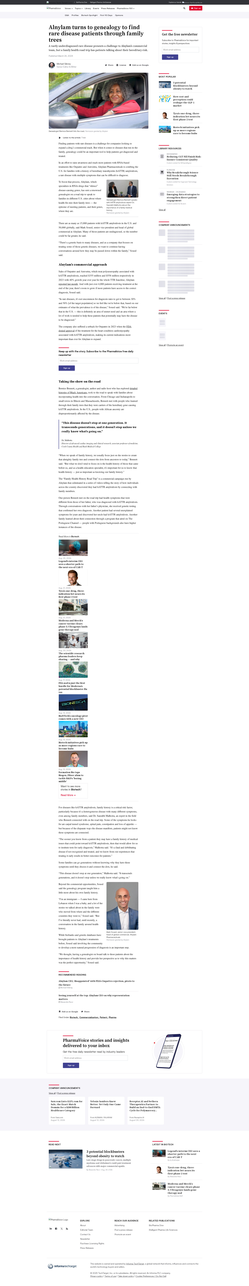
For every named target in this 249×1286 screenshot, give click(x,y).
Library (88, 8)
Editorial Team (86, 1230)
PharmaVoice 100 (125, 8)
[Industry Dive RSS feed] (67, 1229)
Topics (78, 8)
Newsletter (85, 1239)
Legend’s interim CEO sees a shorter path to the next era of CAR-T (184, 1154)
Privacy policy (96, 1276)
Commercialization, (89, 1017)
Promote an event (175, 345)
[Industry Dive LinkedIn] (50, 1229)
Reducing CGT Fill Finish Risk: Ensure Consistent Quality (184, 158)
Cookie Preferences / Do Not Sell (151, 1276)
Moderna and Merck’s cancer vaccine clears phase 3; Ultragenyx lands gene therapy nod (184, 1188)
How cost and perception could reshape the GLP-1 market (183, 101)
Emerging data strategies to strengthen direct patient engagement (183, 197)
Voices (68, 8)
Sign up (197, 8)
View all (162, 209)
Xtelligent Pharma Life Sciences (100, 2)
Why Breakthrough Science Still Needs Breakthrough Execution (182, 175)
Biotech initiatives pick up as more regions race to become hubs (186, 130)
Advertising (120, 1225)
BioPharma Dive (81, 2)
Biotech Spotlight (89, 15)
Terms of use (110, 1276)
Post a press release (176, 298)
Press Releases (108, 8)
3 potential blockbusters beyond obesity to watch (185, 85)
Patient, (104, 1017)
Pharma (112, 1017)
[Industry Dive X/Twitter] (61, 1229)
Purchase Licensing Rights (92, 1243)
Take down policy (126, 1276)
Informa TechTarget (135, 1263)
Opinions (119, 15)
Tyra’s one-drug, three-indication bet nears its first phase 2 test (186, 116)
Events (96, 8)
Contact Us (85, 1234)
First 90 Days (106, 15)
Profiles (75, 15)
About (83, 1225)
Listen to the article (74, 138)
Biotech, (74, 1017)
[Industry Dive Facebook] (56, 1229)
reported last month (68, 284)
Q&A (67, 15)
